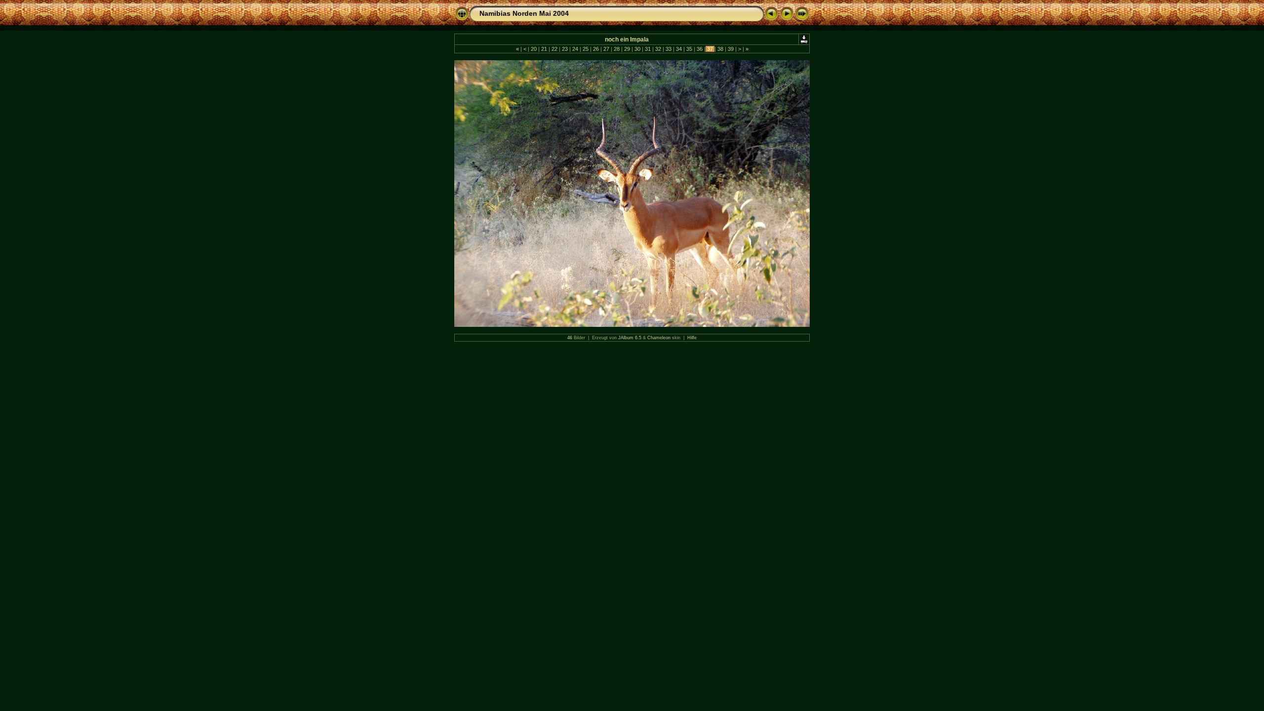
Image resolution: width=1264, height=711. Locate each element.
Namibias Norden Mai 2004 (524, 13)
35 (689, 49)
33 (668, 49)
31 (647, 49)
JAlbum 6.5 (629, 337)
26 (596, 49)
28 (616, 49)
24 (575, 49)
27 (606, 49)
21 (544, 49)
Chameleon (659, 337)
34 (678, 49)
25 (585, 49)
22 (554, 49)
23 (564, 49)
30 (637, 49)
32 (658, 49)
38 (720, 49)
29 (627, 49)
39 (730, 49)
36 (699, 49)
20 (533, 49)
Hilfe (692, 337)
